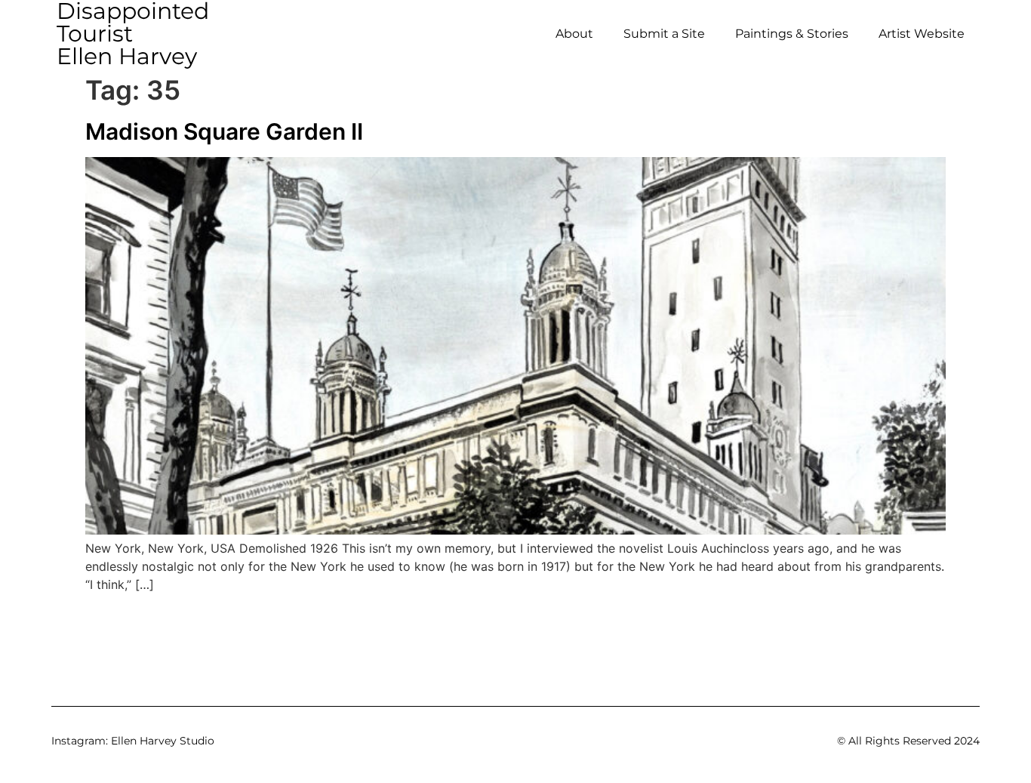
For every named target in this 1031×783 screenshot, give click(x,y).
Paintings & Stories (791, 33)
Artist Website (922, 33)
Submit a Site (664, 33)
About (574, 33)
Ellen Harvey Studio (162, 741)
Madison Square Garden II (224, 131)
